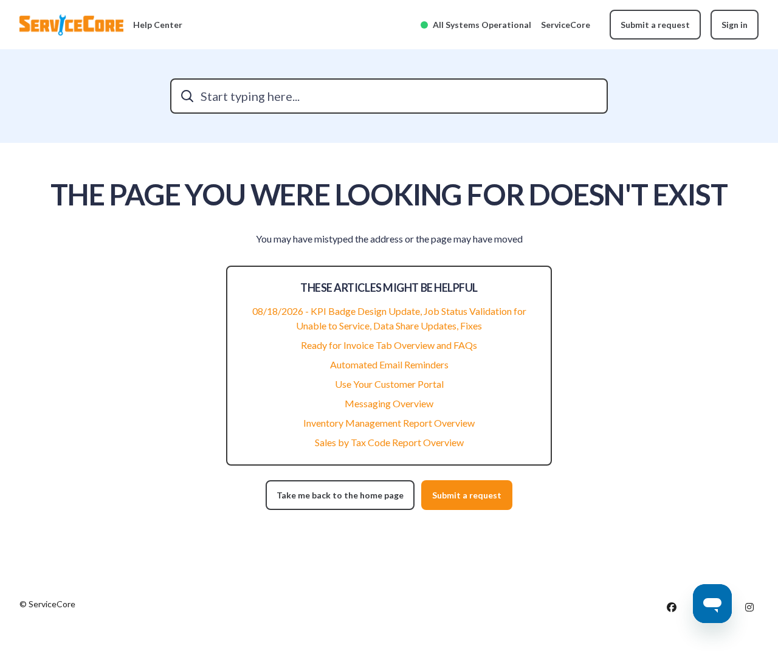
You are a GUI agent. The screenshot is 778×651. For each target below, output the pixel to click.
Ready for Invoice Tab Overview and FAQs (389, 345)
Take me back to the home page (340, 495)
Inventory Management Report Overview (389, 423)
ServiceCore (565, 24)
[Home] (71, 25)
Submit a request (655, 24)
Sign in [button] (734, 24)
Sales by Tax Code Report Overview (389, 442)
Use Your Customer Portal (389, 384)
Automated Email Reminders (389, 364)
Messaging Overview (389, 403)
